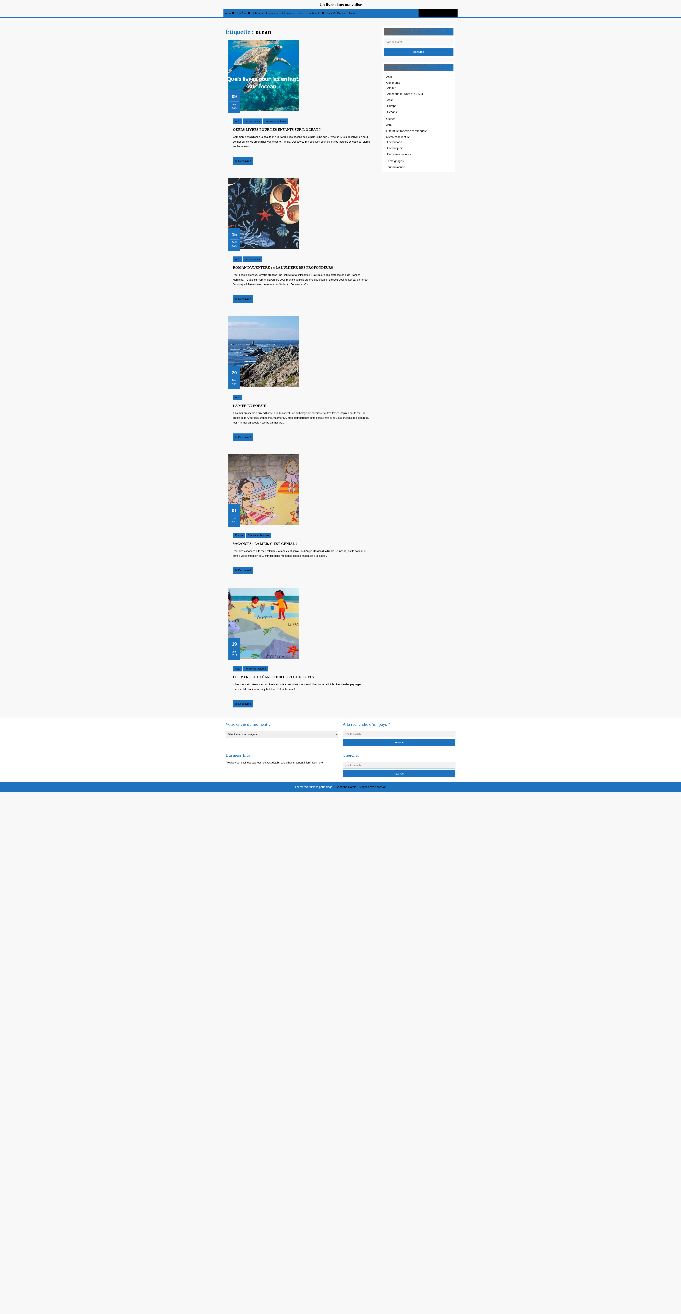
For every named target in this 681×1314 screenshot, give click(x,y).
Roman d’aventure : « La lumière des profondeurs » (284, 267)
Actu (228, 13)
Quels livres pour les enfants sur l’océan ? (277, 129)
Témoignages (395, 161)
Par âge (242, 13)
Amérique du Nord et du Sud (405, 93)
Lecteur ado (394, 142)
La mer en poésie (249, 406)
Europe (239, 535)
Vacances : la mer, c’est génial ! (265, 544)
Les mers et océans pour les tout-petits (273, 677)
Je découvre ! (244, 162)
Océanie (392, 112)
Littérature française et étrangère (273, 13)
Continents (314, 13)
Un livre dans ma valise (340, 4)
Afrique (391, 87)
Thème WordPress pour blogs (313, 787)
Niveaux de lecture (398, 137)
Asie (390, 99)
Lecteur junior (252, 121)
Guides (353, 13)
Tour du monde (336, 13)
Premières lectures (275, 121)
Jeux (301, 13)
